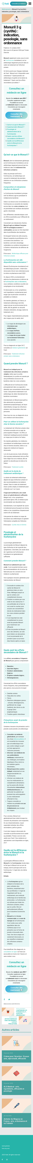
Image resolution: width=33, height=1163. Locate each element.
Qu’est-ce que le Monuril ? (16, 125)
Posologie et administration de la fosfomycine (14, 131)
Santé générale (6, 1146)
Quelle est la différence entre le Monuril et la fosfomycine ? (15, 143)
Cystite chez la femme (19, 525)
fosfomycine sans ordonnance (15, 281)
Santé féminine (15, 1004)
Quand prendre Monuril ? (15, 127)
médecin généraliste (18, 348)
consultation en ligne (10, 952)
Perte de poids (6, 1148)
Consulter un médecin (19, 4)
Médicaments (6, 9)
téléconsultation (19, 739)
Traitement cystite (17, 467)
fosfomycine (10, 60)
